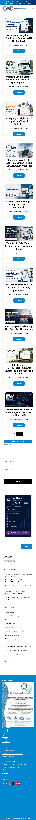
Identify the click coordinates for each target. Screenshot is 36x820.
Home (5, 730)
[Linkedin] (3, 783)
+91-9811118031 (23, 1)
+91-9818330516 (12, 3)
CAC (27, 45)
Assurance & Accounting (12, 616)
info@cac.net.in (11, 1)
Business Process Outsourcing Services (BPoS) (17, 764)
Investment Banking (9, 751)
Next (20, 433)
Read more (19, 51)
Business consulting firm (12, 635)
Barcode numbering (10, 623)
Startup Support (8, 759)
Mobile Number (9, 461)
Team (4, 736)
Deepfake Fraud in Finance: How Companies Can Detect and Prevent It (18, 412)
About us (5, 733)
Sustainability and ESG (10, 761)
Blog (4, 776)
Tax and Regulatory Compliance (13, 753)
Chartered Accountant (11, 658)
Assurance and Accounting (11, 767)
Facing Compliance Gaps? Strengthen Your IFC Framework (18, 204)
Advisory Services (10, 612)
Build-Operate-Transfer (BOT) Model (15, 631)
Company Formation (11, 662)
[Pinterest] (15, 783)
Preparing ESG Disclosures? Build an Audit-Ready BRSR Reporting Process (18, 80)
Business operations (10, 642)
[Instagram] (9, 783)
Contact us (6, 741)
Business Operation (9, 756)
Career (5, 739)
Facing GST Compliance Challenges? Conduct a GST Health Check (19, 38)
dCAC (5, 770)
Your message (8, 469)
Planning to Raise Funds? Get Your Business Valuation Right (19, 246)
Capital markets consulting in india (14, 654)
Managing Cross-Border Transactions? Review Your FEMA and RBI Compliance (19, 163)
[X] (12, 783)
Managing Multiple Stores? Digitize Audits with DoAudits (18, 121)
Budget (5, 779)
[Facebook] (6, 783)
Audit (6, 619)
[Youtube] (18, 783)
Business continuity (10, 639)
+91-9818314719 (26, 3)
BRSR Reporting (9, 627)
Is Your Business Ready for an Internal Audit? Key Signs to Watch (19, 288)
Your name (7, 445)
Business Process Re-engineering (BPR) (16, 650)
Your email (7, 453)
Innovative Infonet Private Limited (21, 818)
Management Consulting (10, 748)
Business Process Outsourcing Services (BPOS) (18, 646)
